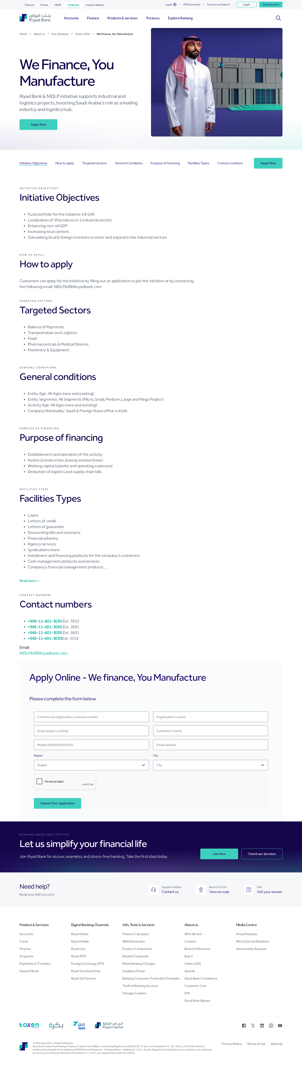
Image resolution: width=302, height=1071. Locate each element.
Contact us (170, 891)
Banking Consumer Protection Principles (151, 978)
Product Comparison (137, 949)
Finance (25, 949)
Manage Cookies (134, 993)
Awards (189, 971)
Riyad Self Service (83, 978)
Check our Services (262, 854)
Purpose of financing (165, 163)
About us (191, 925)
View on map (219, 891)
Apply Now (38, 124)
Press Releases (246, 934)
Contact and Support (218, 4)
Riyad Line (78, 949)
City (155, 755)
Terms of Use (256, 1044)
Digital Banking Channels (90, 925)
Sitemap (276, 1044)
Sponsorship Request (251, 949)
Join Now (219, 854)
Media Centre (246, 925)
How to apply (64, 163)
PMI (187, 993)
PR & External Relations (252, 941)
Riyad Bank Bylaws (197, 1001)
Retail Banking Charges (138, 964)
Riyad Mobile (80, 941)
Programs (26, 956)
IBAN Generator (133, 941)
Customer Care (195, 986)
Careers (190, 941)
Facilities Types (198, 163)
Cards (24, 941)
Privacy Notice (232, 1044)
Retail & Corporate (135, 956)
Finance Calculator (135, 934)
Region (38, 755)
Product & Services (34, 925)
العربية (169, 4)
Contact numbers (230, 163)
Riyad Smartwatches (85, 971)
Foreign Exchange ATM (87, 964)
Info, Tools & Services (138, 925)
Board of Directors (197, 949)
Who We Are (193, 934)
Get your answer (269, 891)
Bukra (188, 956)
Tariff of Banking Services (140, 986)
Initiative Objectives (33, 163)
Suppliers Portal (133, 971)
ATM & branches (191, 4)
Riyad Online (80, 934)
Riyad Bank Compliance (201, 978)
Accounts (26, 934)
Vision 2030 (192, 964)
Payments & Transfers (35, 964)
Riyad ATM (78, 956)
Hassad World (29, 971)
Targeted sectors (94, 163)
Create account (271, 4)
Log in (246, 4)
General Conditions (128, 163)
